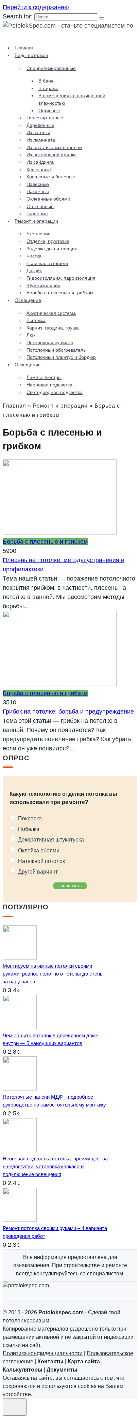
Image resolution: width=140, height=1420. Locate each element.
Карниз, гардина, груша (53, 328)
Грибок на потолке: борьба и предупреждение (68, 711)
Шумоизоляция (43, 285)
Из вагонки (38, 132)
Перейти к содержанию (36, 7)
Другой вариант (37, 871)
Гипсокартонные (45, 117)
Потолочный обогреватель (56, 350)
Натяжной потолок (41, 861)
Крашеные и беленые (51, 176)
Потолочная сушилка (50, 342)
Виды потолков (31, 55)
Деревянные (40, 125)
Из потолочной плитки (51, 154)
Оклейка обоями (38, 850)
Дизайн (34, 270)
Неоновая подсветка (49, 384)
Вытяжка (36, 320)
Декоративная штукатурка (50, 839)
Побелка (28, 828)
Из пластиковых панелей (54, 147)
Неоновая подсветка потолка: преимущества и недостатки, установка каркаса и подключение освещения (55, 1166)
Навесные (38, 184)
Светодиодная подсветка (55, 392)
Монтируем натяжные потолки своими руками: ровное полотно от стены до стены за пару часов (53, 973)
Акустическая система (51, 313)
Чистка (34, 256)
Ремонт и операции (36, 221)
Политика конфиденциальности (43, 1353)
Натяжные (38, 191)
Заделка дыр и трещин (52, 248)
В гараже (48, 88)
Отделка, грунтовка (48, 241)
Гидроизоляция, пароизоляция (61, 278)
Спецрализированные (51, 68)
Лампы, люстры (44, 377)
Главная (24, 47)
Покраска (29, 818)
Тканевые (37, 213)
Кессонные (39, 169)
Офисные (49, 110)
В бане (46, 81)
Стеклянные (40, 206)
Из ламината (41, 140)
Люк (31, 335)
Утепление (39, 233)
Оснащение (28, 300)
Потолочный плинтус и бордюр (61, 357)
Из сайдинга (40, 162)
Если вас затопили (47, 263)
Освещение (28, 364)
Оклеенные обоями (48, 199)
